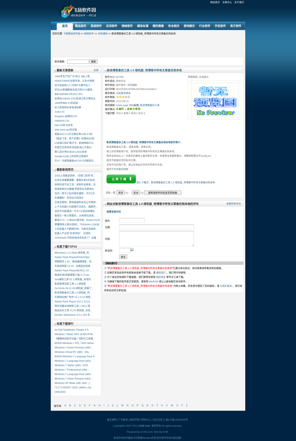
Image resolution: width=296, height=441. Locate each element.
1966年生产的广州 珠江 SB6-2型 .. (73, 76)
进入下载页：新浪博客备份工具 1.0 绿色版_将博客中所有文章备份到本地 (176, 182)
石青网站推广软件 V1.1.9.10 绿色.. (73, 297)
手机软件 (220, 25)
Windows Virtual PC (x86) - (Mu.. (72, 352)
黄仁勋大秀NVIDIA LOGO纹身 (71, 151)
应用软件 (111, 25)
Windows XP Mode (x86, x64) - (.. (73, 383)
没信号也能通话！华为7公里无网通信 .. (75, 211)
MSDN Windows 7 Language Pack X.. (75, 356)
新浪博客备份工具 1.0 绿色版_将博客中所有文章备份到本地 (144, 70)
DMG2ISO (60, 392)
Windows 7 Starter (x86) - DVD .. (72, 365)
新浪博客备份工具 (149, 105)
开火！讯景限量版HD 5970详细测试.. (75, 160)
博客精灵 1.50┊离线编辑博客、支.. (74, 261)
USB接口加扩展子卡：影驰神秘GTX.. (75, 143)
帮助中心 (146, 419)
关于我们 (239, 2)
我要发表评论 (114, 211)
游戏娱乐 (189, 25)
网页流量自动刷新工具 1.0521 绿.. (73, 306)
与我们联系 (226, 286)
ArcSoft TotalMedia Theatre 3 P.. (72, 329)
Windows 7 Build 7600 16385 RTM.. (74, 334)
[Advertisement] (148, 46)
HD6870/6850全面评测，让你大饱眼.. (75, 80)
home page (122, 105)
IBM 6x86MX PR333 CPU (69, 94)
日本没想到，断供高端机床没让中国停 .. (76, 202)
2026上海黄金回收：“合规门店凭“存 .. (75, 175)
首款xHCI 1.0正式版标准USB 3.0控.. (74, 134)
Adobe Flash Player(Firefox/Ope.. (73, 257)
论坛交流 (157, 419)
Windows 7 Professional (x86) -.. (72, 369)
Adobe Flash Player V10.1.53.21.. (73, 301)
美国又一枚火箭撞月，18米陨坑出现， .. (76, 215)
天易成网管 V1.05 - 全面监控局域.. (73, 266)
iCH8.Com (147, 432)
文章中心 (227, 2)
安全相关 (173, 25)
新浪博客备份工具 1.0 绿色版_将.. (73, 292)
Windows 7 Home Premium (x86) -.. (74, 347)
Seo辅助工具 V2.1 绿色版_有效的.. (73, 279)
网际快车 (161, 277)
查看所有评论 (234, 203)
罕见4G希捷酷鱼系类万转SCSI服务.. (74, 89)
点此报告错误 (123, 93)
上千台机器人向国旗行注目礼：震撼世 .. (76, 206)
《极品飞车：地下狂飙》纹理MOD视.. (75, 138)
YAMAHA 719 (62, 120)
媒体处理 (142, 25)
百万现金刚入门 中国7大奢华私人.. (73, 85)
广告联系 (123, 419)
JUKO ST (60, 112)
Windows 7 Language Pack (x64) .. (74, 360)
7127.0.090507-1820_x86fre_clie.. (73, 387)
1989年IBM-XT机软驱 (66, 103)
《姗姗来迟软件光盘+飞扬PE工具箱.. (74, 338)
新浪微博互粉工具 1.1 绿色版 (70, 283)
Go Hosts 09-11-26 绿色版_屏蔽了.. (74, 288)
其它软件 (235, 25)
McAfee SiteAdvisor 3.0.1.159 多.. (73, 315)
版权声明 (135, 419)
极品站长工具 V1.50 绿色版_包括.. (73, 310)
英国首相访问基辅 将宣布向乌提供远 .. (75, 189)
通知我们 (161, 272)
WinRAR (153, 281)
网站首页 (215, 2)
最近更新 (112, 419)
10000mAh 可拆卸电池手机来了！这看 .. (76, 237)
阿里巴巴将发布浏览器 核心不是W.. (73, 147)
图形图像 (158, 25)
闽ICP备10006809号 (177, 419)
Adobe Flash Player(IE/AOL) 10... (73, 270)
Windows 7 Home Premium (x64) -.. (74, 378)
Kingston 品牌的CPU (66, 116)
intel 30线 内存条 (64, 125)
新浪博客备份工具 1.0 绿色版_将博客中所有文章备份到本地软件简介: (144, 142)
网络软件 (127, 25)
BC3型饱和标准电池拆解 (68, 107)
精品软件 (80, 25)
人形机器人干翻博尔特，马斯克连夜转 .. (76, 229)
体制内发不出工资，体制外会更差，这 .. (76, 184)
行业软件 (204, 25)
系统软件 (96, 25)
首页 (65, 25)
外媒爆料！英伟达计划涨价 (69, 197)
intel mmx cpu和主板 (66, 129)
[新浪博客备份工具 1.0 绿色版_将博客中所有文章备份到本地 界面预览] (214, 118)
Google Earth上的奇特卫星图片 (71, 156)
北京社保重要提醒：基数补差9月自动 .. (75, 180)
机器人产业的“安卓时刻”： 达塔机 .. (73, 233)
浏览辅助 (103, 33)
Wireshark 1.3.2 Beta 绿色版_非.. (72, 252)
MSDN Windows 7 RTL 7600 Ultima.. (75, 343)
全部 (96, 70)
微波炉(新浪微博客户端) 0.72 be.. (72, 275)
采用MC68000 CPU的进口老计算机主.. (76, 98)
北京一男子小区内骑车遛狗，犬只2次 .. (75, 193)
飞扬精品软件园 (79, 13)
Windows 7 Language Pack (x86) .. (74, 374)
